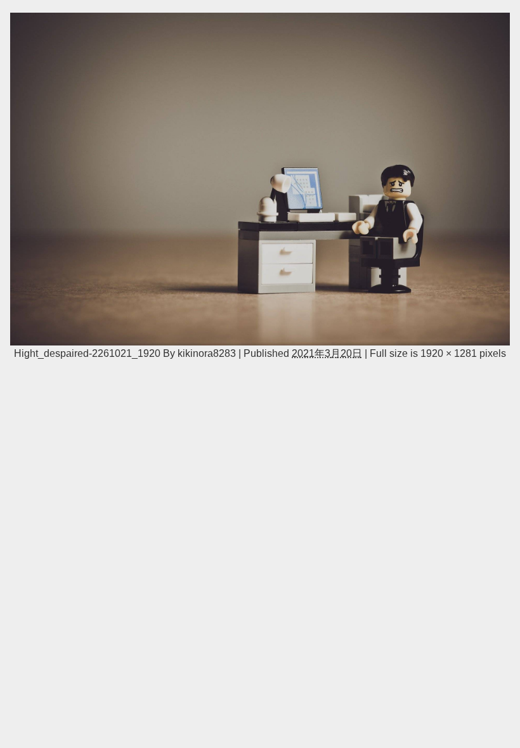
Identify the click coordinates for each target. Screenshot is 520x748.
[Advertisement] (260, 462)
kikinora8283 (207, 353)
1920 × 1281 (448, 353)
